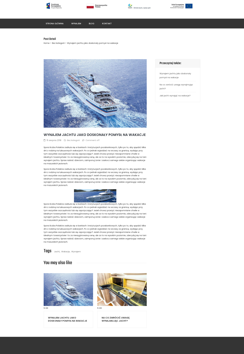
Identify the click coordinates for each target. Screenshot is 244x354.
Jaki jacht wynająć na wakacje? (175, 95)
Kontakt (107, 23)
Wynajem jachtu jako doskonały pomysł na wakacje (67, 319)
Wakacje (65, 251)
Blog (91, 23)
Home (47, 43)
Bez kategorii (58, 43)
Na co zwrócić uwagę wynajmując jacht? (116, 319)
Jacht (57, 251)
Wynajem (76, 23)
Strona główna (55, 23)
